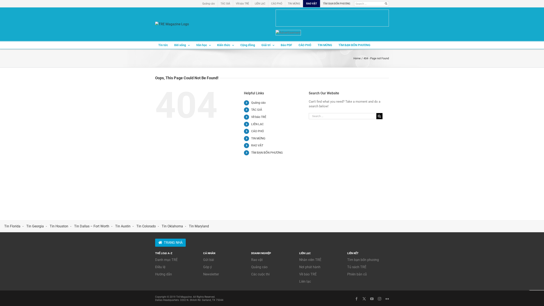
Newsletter (211, 274)
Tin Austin (122, 226)
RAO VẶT (257, 145)
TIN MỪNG (258, 138)
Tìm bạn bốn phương (363, 260)
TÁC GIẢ (256, 109)
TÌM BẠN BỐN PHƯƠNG (267, 152)
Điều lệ (160, 267)
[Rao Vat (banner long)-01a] (332, 18)
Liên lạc (305, 281)
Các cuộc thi (260, 274)
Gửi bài (208, 260)
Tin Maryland (199, 226)
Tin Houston (59, 226)
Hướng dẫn (163, 274)
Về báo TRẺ (258, 117)
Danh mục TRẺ (166, 260)
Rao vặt (257, 260)
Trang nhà (173, 243)
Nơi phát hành (309, 267)
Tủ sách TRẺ (356, 267)
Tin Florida (12, 226)
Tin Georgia (35, 226)
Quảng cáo (258, 102)
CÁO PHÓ (257, 131)
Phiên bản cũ (357, 274)
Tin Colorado (146, 226)
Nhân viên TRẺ (310, 260)
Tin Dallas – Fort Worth (91, 226)
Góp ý (207, 267)
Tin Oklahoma (172, 226)
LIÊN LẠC (257, 124)
